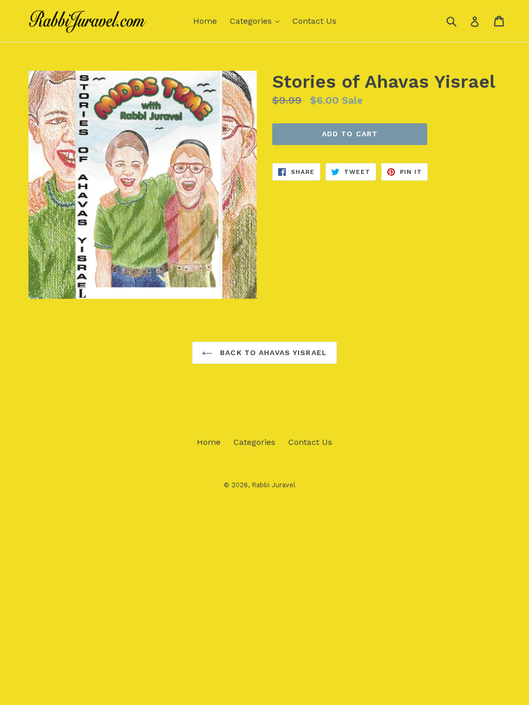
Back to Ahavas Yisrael (272, 352)
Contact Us (314, 21)
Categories (257, 20)
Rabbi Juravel (273, 485)
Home (205, 21)
